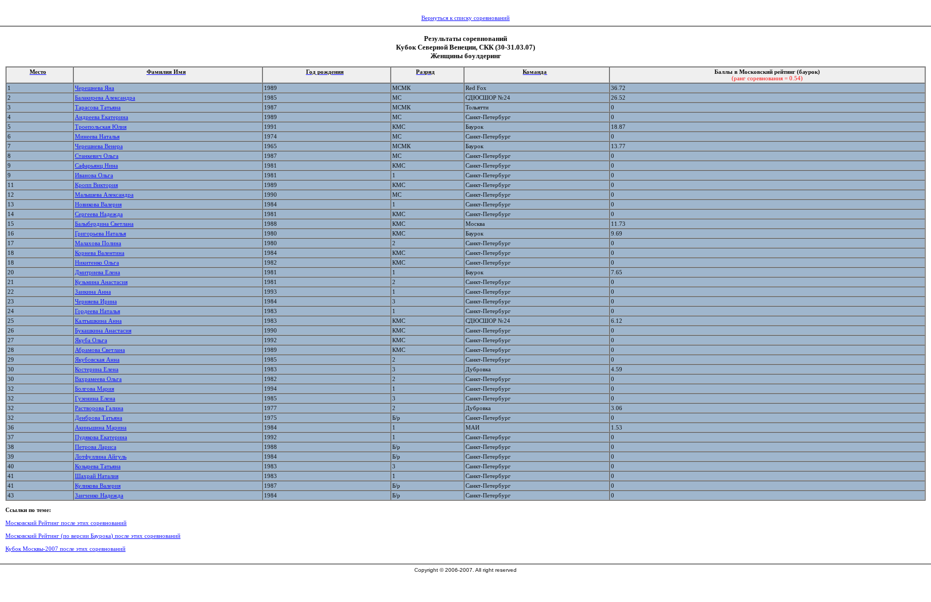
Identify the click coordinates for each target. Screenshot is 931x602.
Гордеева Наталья (97, 311)
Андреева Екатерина (101, 117)
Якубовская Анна (97, 359)
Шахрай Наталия (97, 476)
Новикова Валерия (98, 204)
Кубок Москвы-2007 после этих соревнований (65, 548)
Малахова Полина (98, 243)
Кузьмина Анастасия (101, 282)
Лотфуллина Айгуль (101, 456)
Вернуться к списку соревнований (465, 18)
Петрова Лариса (95, 447)
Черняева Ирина (96, 301)
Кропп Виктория (96, 185)
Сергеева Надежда (99, 214)
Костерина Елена (97, 369)
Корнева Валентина (99, 253)
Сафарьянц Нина (96, 165)
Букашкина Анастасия (103, 330)
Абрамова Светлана (100, 350)
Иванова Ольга (94, 175)
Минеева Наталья (97, 136)
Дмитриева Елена (97, 272)
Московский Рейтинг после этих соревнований (66, 523)
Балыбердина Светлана (104, 223)
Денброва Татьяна (98, 417)
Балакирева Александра (105, 97)
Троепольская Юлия (101, 126)
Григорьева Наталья (100, 233)
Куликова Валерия (98, 485)
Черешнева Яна (94, 88)
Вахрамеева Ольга (98, 379)
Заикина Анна (93, 291)
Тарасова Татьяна (98, 107)
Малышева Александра (104, 194)
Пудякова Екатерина (101, 437)
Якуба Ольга (91, 340)
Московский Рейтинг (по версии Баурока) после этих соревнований (92, 535)
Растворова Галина (99, 408)
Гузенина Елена (95, 398)
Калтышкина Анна (98, 320)
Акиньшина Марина (101, 427)
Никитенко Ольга (97, 262)
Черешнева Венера (99, 146)
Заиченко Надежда (99, 495)
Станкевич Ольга (97, 156)
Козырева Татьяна (98, 466)
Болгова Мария (94, 388)
